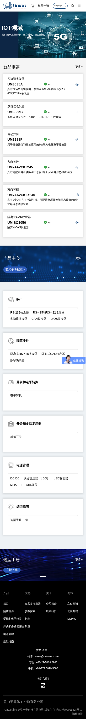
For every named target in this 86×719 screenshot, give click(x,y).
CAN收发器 (39, 318)
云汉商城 (72, 611)
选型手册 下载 (19, 520)
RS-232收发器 (19, 312)
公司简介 (51, 603)
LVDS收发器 (58, 318)
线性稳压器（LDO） (37, 478)
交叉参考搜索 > (15, 269)
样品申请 (43, 5)
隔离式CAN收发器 (53, 353)
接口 (6, 603)
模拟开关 (16, 436)
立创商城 (72, 603)
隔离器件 (8, 611)
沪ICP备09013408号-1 (69, 709)
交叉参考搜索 (33, 603)
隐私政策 (77, 713)
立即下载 (14, 569)
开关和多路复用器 (13, 626)
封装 (27, 618)
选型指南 (8, 641)
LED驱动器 (61, 478)
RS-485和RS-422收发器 (48, 312)
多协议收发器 (18, 318)
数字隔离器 (17, 360)
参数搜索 (30, 611)
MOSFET (16, 484)
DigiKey (71, 618)
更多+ (79, 66)
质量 (27, 626)
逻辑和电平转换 (12, 618)
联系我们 (51, 611)
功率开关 (32, 484)
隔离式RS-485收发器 (24, 353)
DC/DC (15, 478)
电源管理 (8, 634)
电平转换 (16, 395)
